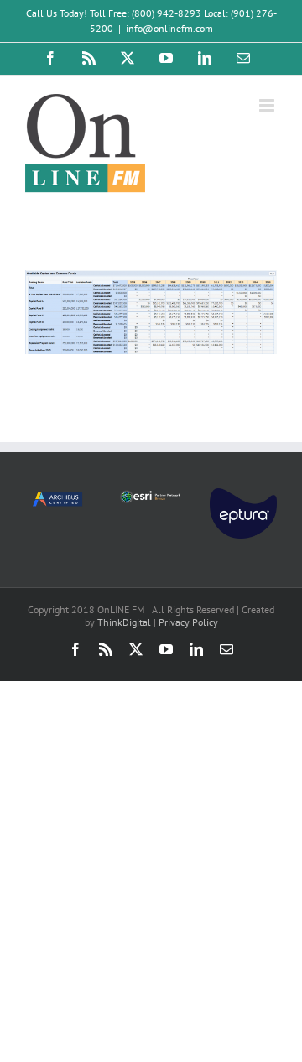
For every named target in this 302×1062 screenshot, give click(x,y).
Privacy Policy (188, 622)
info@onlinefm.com (169, 28)
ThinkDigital (124, 622)
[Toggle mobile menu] (268, 105)
